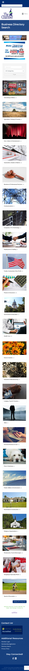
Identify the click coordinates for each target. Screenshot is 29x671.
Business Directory (8, 606)
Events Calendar (18, 606)
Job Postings (13, 608)
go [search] (15, 74)
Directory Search (6, 646)
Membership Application (8, 644)
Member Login (5, 641)
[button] (20, 601)
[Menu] (3, 2)
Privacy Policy (5, 648)
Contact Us (20, 608)
